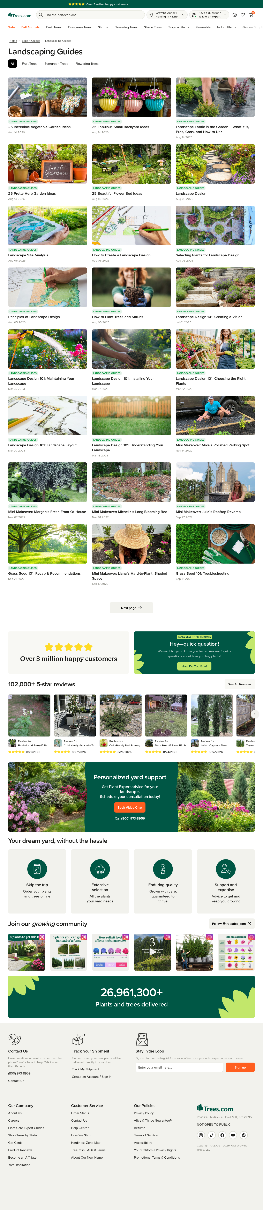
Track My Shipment (85, 1069)
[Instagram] (201, 1135)
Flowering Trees (125, 27)
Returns (139, 1128)
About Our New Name (87, 1157)
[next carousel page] (255, 714)
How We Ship (80, 1135)
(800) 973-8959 (133, 818)
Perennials (203, 27)
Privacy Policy (144, 1113)
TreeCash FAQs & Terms (88, 1150)
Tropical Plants (178, 27)
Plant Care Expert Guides (26, 1128)
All (13, 63)
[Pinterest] (244, 1135)
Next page (128, 608)
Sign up (240, 1067)
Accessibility (143, 1142)
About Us (15, 1113)
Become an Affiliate (22, 1157)
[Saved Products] (243, 15)
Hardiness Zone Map (85, 1142)
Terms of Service (146, 1135)
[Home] (19, 15)
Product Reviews (20, 1150)
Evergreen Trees (79, 27)
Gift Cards (15, 1142)
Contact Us (16, 1081)
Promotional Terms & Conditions (157, 1157)
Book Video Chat (130, 807)
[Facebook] (222, 1135)
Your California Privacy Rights (155, 1150)
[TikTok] (212, 1135)
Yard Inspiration (19, 1165)
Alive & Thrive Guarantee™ (153, 1120)
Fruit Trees (53, 27)
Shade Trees (153, 27)
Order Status (80, 1113)
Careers (13, 1120)
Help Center (80, 1128)
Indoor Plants (226, 27)
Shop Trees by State (22, 1135)
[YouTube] (233, 1135)
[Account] (234, 15)
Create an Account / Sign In (92, 1076)
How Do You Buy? (194, 666)
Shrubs (103, 27)
